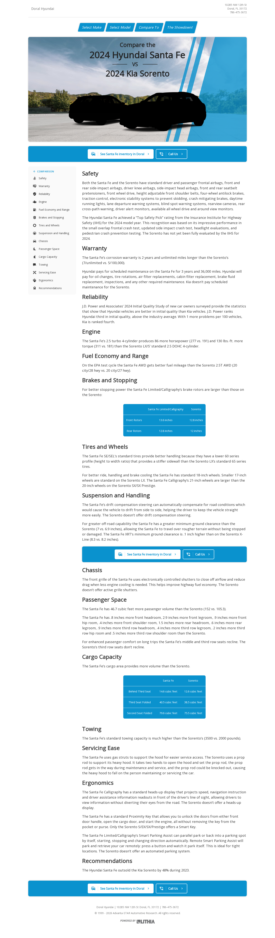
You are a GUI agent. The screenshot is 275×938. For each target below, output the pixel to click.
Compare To (149, 27)
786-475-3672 (238, 12)
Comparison (45, 171)
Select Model (120, 27)
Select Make (92, 27)
